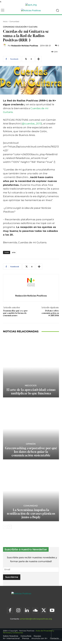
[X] (43, 610)
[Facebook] (10, 610)
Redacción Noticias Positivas (24, 46)
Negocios (31, 385)
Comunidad (14, 21)
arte (13, 252)
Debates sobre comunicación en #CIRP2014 (50, 312)
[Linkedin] (27, 610)
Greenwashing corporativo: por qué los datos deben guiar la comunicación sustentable (31, 451)
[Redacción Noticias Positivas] (5, 45)
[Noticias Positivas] (31, 10)
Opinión (31, 444)
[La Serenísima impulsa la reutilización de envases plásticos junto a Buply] (31, 490)
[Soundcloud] (35, 610)
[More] (38, 59)
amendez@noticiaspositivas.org (36, 619)
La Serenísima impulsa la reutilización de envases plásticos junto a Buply (31, 513)
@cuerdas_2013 (31, 123)
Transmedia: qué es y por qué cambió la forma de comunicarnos (15, 312)
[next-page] (10, 527)
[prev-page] (5, 527)
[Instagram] (18, 610)
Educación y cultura (26, 27)
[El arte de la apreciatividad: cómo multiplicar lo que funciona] (31, 366)
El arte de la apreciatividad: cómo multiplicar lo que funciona (31, 391)
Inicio (5, 21)
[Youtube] (52, 610)
